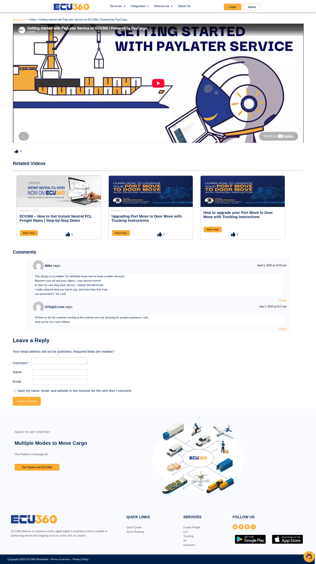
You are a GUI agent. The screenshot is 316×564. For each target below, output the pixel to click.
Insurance (189, 544)
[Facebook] (235, 526)
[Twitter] (241, 526)
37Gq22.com (54, 307)
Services (116, 6)
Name (17, 372)
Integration (138, 6)
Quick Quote (134, 527)
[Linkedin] (247, 526)
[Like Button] (16, 151)
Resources (161, 6)
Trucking (188, 536)
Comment (21, 363)
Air (185, 540)
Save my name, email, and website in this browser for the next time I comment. (74, 391)
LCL (185, 531)
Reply (283, 300)
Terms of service (60, 559)
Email (17, 381)
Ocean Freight (191, 527)
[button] (117, 6)
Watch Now (29, 233)
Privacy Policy (81, 559)
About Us (184, 6)
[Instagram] (253, 526)
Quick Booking (135, 531)
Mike (48, 266)
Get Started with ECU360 (37, 467)
